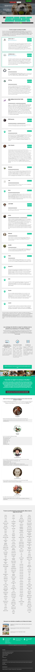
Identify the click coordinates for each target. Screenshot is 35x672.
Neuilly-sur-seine (21, 545)
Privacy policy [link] (23, 2)
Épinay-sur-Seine (5, 610)
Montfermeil (21, 524)
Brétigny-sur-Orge (5, 547)
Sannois (29, 552)
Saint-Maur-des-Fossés (29, 543)
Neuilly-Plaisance (21, 542)
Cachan (6, 556)
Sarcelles (29, 554)
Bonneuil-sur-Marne (6, 541)
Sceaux (29, 560)
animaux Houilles (4, 664)
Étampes (13, 518)
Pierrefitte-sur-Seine (21, 596)
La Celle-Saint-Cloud (14, 556)
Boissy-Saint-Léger (5, 537)
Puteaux (29, 515)
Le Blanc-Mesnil (13, 562)
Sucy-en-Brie (29, 569)
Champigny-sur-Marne (5, 560)
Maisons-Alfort (13, 602)
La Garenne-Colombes (13, 559)
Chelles (6, 572)
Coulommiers (6, 596)
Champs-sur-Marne (5, 563)
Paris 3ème (21, 584)
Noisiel (21, 548)
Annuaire (3, 652)
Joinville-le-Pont (13, 552)
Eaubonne (5, 607)
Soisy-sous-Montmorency (29, 566)
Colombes (5, 586)
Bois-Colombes (6, 535)
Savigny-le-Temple (29, 557)
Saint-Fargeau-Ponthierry (29, 534)
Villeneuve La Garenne (29, 593)
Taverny (29, 572)
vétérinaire (28, 20)
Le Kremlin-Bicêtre (13, 568)
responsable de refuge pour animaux (20, 20)
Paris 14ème (21, 570)
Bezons (6, 532)
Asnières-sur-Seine (5, 523)
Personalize (19, 2)
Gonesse (13, 542)
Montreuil (21, 534)
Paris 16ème (21, 573)
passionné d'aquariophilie (25, 19)
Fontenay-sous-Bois (13, 526)
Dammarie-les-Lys (5, 601)
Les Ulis (14, 591)
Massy (13, 610)
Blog (3, 656)
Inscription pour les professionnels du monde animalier (17, 391)
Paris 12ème (21, 567)
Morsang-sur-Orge (21, 537)
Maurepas (13, 611)
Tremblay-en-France (29, 580)
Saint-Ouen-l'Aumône (29, 548)
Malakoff (13, 605)
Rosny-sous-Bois (29, 523)
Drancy (6, 604)
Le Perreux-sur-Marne (13, 572)
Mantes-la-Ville (13, 608)
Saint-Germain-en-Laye (29, 537)
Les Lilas (13, 585)
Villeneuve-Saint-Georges (29, 597)
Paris (21, 562)
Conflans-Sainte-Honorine (5, 590)
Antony (6, 518)
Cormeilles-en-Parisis (6, 594)
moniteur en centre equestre (17, 19)
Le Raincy (13, 581)
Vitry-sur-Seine (29, 610)
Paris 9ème (21, 594)
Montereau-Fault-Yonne (21, 522)
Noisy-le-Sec (21, 551)
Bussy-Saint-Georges (5, 554)
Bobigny (6, 534)
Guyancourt (13, 545)
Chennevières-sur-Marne (5, 575)
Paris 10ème (21, 564)
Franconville (13, 528)
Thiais (29, 574)
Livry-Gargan (13, 597)
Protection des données (5, 654)
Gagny (13, 531)
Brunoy (6, 550)
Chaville (6, 571)
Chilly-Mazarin (6, 578)
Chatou (6, 569)
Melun (21, 515)
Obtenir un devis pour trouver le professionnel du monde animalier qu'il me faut (17, 367)
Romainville (29, 521)
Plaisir (21, 598)
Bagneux (5, 529)
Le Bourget (13, 564)
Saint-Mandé (29, 540)
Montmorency (21, 532)
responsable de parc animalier (9, 20)
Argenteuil (5, 521)
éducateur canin (16, 17)
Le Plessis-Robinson (13, 575)
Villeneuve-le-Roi (29, 595)
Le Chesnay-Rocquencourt (14, 566)
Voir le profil (29, 54)
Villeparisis (29, 599)
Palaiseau (21, 559)
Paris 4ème (21, 586)
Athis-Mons (5, 524)
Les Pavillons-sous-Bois (13, 589)
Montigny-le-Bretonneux (21, 528)
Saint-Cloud (29, 526)
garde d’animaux (29, 17)
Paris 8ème (21, 592)
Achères (6, 515)
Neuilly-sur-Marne (21, 543)
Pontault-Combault (21, 601)
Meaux (13, 613)
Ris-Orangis (29, 518)
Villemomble (29, 591)
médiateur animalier (8, 19)
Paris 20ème (21, 581)
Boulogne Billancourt (5, 544)
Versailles (29, 586)
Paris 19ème (21, 578)
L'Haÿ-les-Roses (13, 594)
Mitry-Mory (21, 518)
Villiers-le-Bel (29, 604)
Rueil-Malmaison (29, 524)
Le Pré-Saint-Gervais (13, 579)
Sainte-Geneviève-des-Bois (29, 532)
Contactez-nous (4, 657)
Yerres (29, 612)
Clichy (5, 583)
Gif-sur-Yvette (14, 540)
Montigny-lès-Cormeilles (21, 530)
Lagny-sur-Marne (13, 561)
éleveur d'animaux (22, 17)
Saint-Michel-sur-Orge (29, 545)
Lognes (14, 599)
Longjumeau (13, 600)
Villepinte (29, 601)
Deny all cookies (13, 2)
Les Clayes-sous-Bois (13, 583)
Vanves (29, 583)
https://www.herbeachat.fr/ (13, 40)
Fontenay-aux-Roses (14, 524)
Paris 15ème (21, 572)
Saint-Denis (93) (29, 529)
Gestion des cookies (4, 655)
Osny (21, 556)
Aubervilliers (5, 526)
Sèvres (29, 563)
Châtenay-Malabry (5, 566)
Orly (21, 553)
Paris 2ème (21, 583)
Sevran (29, 562)
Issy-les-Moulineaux (13, 549)
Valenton (29, 581)
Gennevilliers (13, 537)
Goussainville (13, 543)
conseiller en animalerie (10, 17)
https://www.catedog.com (12, 55)
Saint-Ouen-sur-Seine (29, 551)
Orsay (21, 554)
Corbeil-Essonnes (5, 592)
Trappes (29, 577)
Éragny (14, 515)
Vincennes (29, 607)
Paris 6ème (21, 589)
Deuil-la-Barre (6, 602)
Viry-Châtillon (29, 609)
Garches (13, 533)
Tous (4, 17)
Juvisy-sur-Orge (13, 554)
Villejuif (29, 589)
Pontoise (21, 603)
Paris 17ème (21, 575)
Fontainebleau (13, 521)
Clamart (6, 581)
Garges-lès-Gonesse (13, 535)
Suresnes (29, 571)
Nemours (21, 540)
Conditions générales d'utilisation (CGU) (7, 653)
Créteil (6, 599)
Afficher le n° (29, 40)
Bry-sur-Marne (6, 552)
